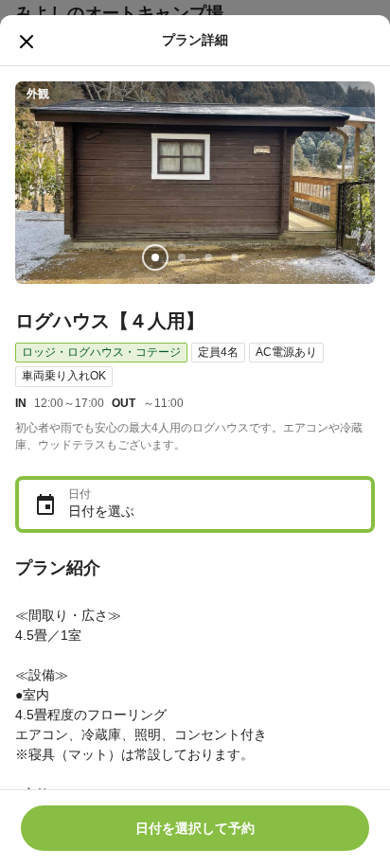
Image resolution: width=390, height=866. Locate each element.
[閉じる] (26, 41)
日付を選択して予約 (195, 828)
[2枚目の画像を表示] (181, 257)
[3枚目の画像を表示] (208, 257)
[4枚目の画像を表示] (234, 257)
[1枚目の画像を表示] (155, 257)
